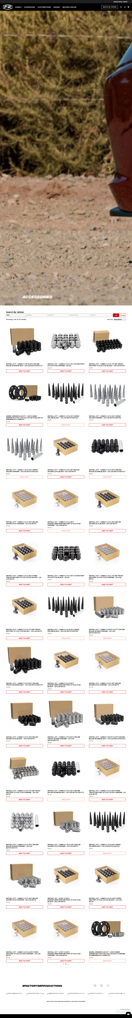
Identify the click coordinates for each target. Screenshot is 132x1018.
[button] (121, 7)
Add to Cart (24, 371)
